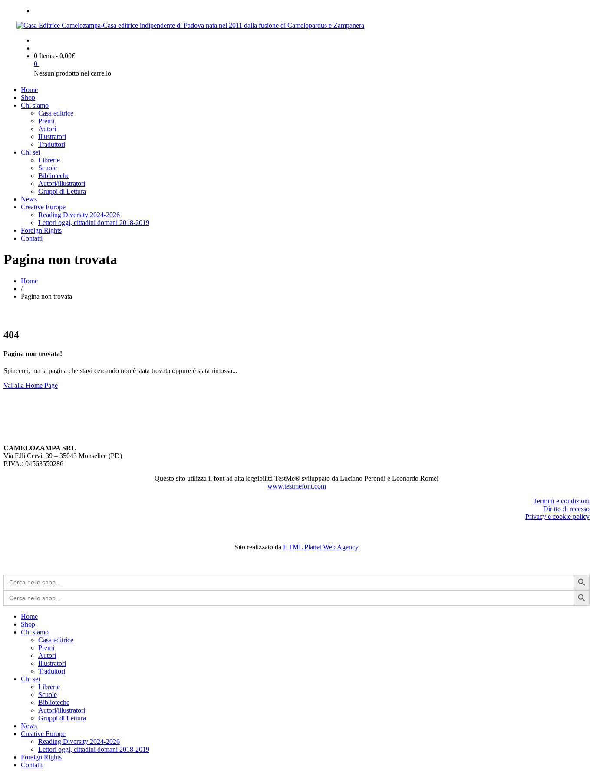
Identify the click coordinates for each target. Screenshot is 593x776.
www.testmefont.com (296, 486)
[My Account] (36, 48)
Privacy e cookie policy (557, 516)
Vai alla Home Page (30, 385)
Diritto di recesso (566, 508)
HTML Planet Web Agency (321, 547)
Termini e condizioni (561, 501)
